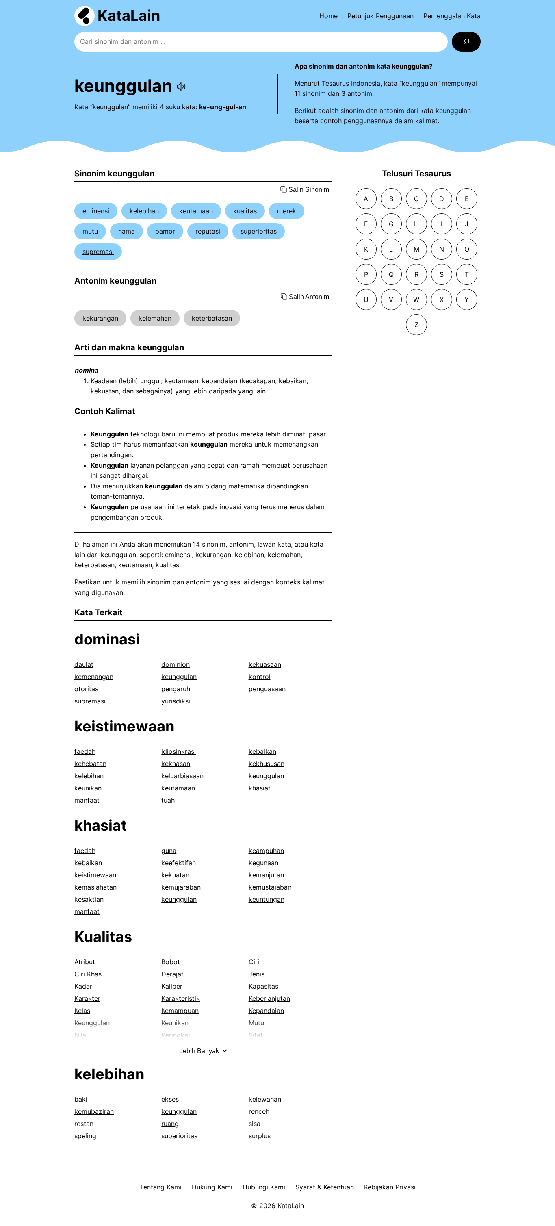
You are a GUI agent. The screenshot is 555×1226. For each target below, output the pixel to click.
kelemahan (155, 318)
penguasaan (267, 689)
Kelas (82, 1011)
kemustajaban (270, 887)
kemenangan (93, 677)
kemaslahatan (95, 887)
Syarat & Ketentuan (324, 1187)
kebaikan (262, 751)
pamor (165, 231)
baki (80, 1099)
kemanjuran (266, 875)
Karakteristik (180, 998)
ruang (170, 1124)
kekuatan (175, 875)
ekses (170, 1099)
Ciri (254, 962)
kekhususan (266, 763)
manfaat (87, 800)
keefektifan (178, 863)
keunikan (88, 788)
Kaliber (171, 986)
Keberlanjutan (269, 998)
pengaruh (175, 689)
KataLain (129, 15)
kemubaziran (94, 1111)
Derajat (172, 974)
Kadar (83, 986)
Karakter (87, 998)
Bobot (170, 962)
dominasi (107, 639)
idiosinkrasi (178, 751)
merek (286, 211)
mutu (90, 231)
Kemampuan (180, 1011)
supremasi (98, 251)
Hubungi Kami (264, 1187)
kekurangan (100, 318)
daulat (83, 664)
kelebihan (144, 211)
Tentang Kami (161, 1187)
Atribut (84, 962)
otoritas (86, 689)
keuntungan (266, 899)
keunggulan (179, 677)
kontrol (260, 677)
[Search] (466, 42)
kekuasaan (265, 664)
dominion (175, 664)
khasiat (260, 788)
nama (126, 231)
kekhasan (175, 763)
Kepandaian (266, 1011)
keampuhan (266, 850)
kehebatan (90, 763)
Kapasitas (263, 986)
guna (168, 850)
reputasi (207, 231)
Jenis (256, 974)
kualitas (245, 211)
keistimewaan (124, 726)
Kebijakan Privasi (390, 1187)
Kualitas (103, 937)
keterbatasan (212, 318)
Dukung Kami (212, 1187)
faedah (84, 751)
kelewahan (265, 1099)
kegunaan (263, 863)
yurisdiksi (175, 701)
